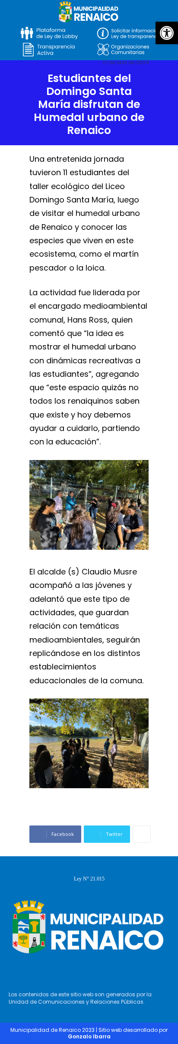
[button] (167, 33)
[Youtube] (112, 969)
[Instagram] (86, 969)
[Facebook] (61, 969)
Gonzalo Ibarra (89, 1036)
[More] (142, 834)
